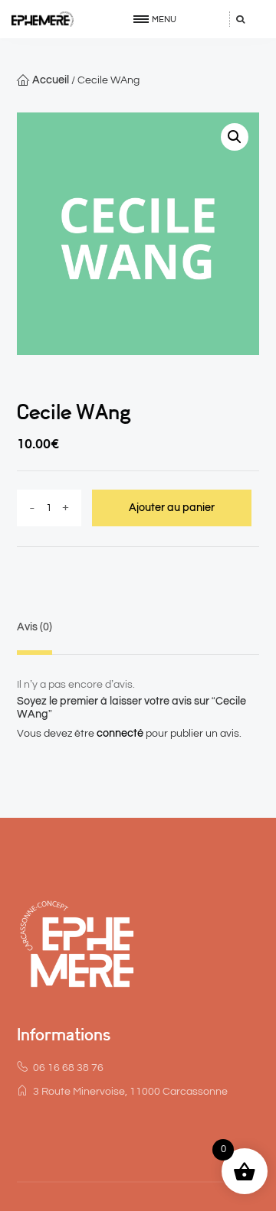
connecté (120, 733)
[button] (234, 137)
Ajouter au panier (172, 508)
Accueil (50, 80)
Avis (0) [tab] (34, 627)
